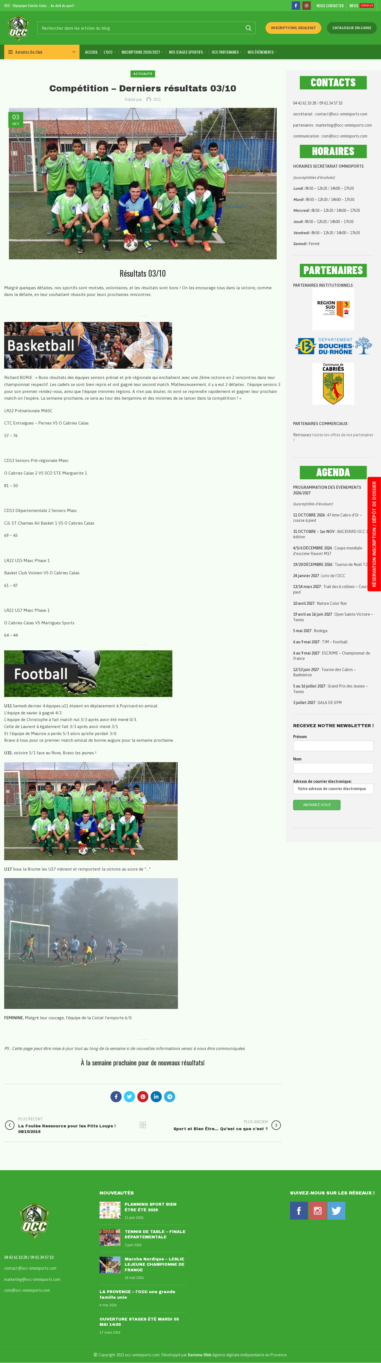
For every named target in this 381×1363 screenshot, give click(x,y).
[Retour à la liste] (143, 1125)
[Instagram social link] (306, 5)
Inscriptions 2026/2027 (293, 28)
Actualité (142, 74)
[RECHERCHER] (248, 28)
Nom (297, 759)
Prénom (300, 736)
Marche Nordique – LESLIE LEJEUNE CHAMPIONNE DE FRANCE (154, 1264)
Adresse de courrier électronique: (322, 781)
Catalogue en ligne (351, 28)
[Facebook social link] (296, 5)
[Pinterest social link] (142, 1096)
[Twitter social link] (129, 1096)
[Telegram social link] (169, 1096)
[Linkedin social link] (156, 1096)
